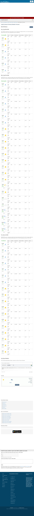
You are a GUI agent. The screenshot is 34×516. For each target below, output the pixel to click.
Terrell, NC (4, 407)
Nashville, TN (12, 490)
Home (2, 22)
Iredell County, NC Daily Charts (6, 418)
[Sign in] (30, 1)
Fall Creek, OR (12, 495)
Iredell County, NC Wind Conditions (7, 421)
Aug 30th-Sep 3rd (4, 365)
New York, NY (12, 486)
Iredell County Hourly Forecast (29, 474)
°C (13, 365)
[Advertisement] (17, 10)
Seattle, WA (12, 481)
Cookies (17, 508)
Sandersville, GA (13, 501)
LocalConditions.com (16, 507)
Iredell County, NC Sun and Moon (7, 422)
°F (11, 365)
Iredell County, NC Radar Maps (6, 416)
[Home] (5, 1)
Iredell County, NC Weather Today (7, 413)
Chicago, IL (12, 492)
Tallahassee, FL (13, 489)
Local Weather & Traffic (6, 22)
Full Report (17, 384)
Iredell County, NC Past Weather (7, 417)
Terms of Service (27, 466)
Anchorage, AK (12, 478)
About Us (3, 483)
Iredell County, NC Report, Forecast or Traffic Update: (8, 458)
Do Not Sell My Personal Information (23, 508)
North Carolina (11, 22)
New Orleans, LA (13, 484)
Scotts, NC (4, 403)
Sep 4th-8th (8, 365)
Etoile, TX (12, 498)
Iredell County (15, 22)
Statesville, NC (4, 402)
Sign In (4, 486)
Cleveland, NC (4, 404)
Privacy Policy (22, 466)
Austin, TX (12, 487)
